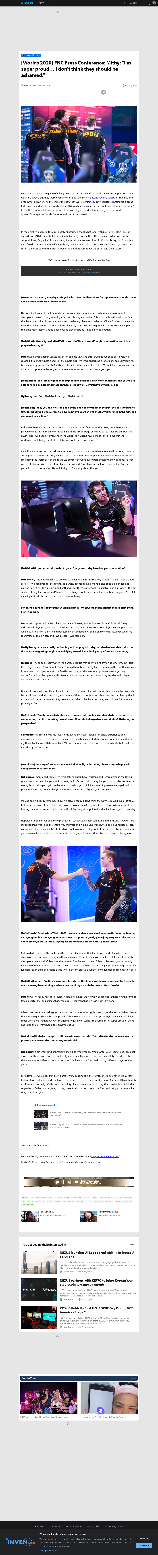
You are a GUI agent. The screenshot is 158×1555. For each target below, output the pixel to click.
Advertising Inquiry (114, 1526)
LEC (116, 1198)
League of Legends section (105, 1156)
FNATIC (74, 1198)
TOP (91, 1201)
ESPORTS (44, 1198)
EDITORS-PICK (35, 1198)
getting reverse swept (102, 197)
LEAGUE (95, 1198)
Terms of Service (73, 1526)
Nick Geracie (45, 1212)
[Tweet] (54, 92)
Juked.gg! (95, 1162)
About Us (39, 1526)
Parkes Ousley (105, 1212)
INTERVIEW (25, 1198)
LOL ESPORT (128, 1198)
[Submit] (79, 92)
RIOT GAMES (71, 1201)
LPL (43, 1201)
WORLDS (118, 1201)
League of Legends (28, 1205)
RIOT (63, 1201)
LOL (121, 1198)
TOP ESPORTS (99, 1201)
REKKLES (57, 1201)
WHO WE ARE (27, 3)
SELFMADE (80, 1201)
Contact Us (55, 1526)
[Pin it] (91, 92)
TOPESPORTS (109, 1201)
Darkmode (128, 3)
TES (87, 1201)
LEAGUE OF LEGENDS (106, 1198)
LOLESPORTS (36, 1201)
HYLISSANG (86, 1198)
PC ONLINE (52, 1198)
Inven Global (10, 3)
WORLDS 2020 (127, 1201)
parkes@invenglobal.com (110, 1215)
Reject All (144, 1538)
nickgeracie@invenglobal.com (54, 1215)
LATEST (41, 3)
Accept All (144, 1545)
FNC (79, 1198)
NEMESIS (49, 1201)
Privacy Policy (93, 1526)
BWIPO (60, 1198)
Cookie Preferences (88, 273)
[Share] (66, 92)
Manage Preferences (49, 1550)
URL (103, 92)
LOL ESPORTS (26, 1201)
